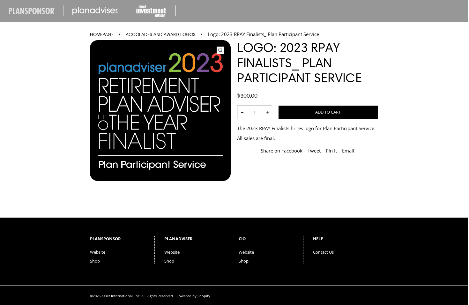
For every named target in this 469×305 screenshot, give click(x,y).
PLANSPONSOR (105, 238)
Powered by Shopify (193, 296)
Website (97, 252)
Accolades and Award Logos (161, 34)
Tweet (314, 150)
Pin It (331, 150)
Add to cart (328, 112)
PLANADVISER (178, 238)
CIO (242, 238)
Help (318, 238)
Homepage (102, 34)
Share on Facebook (281, 150)
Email (348, 150)
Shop (95, 261)
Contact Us (323, 252)
